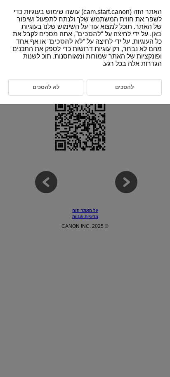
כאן (156, 33)
